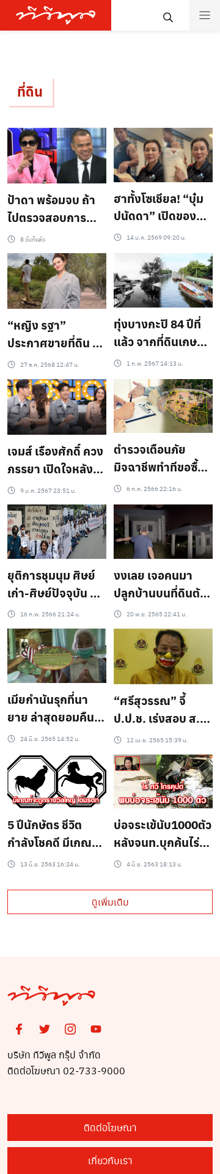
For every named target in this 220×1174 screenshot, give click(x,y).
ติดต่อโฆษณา (110, 1127)
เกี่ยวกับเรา (110, 1160)
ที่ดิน (30, 91)
